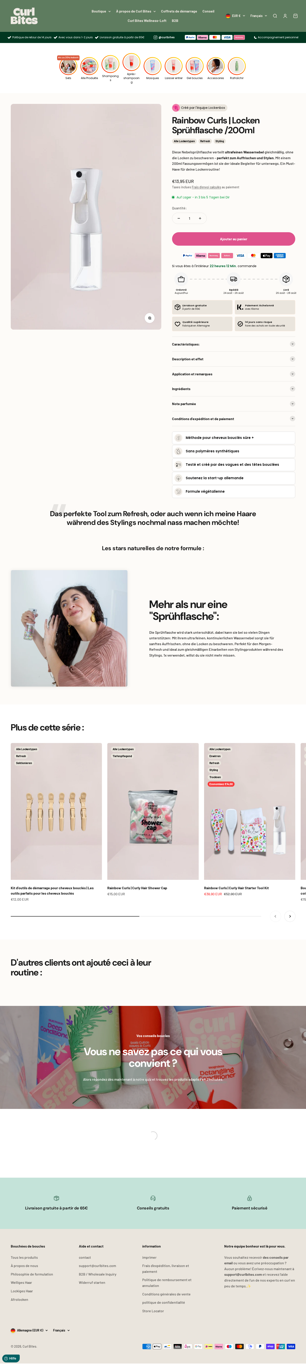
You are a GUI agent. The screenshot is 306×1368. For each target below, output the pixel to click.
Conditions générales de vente (166, 1294)
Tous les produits (24, 1257)
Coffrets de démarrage (179, 11)
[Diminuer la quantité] (178, 218)
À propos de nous (24, 1265)
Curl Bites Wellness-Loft (147, 20)
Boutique (99, 11)
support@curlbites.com (97, 1265)
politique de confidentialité (163, 1302)
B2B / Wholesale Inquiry (97, 1274)
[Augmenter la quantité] (200, 218)
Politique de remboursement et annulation (167, 1283)
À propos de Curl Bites (133, 11)
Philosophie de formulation (32, 1274)
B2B (175, 20)
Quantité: (179, 208)
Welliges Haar (21, 1282)
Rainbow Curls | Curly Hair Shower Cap (137, 888)
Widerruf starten (92, 1282)
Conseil (208, 11)
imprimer (149, 1257)
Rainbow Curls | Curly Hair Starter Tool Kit (236, 888)
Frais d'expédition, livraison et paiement (165, 1268)
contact (85, 1257)
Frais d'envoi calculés (206, 187)
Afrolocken (19, 1299)
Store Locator (153, 1311)
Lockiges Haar (22, 1291)
